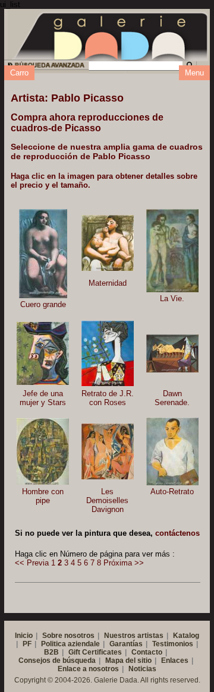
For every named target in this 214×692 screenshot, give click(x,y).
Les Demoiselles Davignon (107, 500)
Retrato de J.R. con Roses (107, 398)
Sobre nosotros (68, 635)
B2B (51, 652)
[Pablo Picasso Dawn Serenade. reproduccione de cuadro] (172, 353)
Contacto (146, 652)
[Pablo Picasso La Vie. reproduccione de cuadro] (172, 250)
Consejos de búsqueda (57, 660)
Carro (19, 72)
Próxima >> (123, 562)
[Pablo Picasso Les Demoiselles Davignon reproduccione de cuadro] (107, 451)
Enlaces (174, 660)
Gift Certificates (95, 652)
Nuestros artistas (133, 635)
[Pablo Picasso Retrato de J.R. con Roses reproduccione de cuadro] (107, 354)
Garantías (126, 644)
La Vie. (172, 298)
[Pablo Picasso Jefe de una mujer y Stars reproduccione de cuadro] (43, 353)
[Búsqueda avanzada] (45, 67)
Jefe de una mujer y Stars (43, 398)
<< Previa (32, 562)
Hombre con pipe (43, 496)
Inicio (24, 635)
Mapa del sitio (128, 660)
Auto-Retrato (172, 491)
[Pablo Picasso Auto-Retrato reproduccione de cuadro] (172, 451)
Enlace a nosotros (88, 669)
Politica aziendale (70, 644)
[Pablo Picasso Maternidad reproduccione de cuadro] (107, 243)
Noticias (142, 669)
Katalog (186, 635)
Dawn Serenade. (172, 398)
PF (27, 644)
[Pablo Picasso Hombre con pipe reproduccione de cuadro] (43, 451)
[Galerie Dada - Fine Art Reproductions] (111, 34)
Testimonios (172, 644)
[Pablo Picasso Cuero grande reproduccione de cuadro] (43, 253)
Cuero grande (43, 304)
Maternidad (108, 283)
